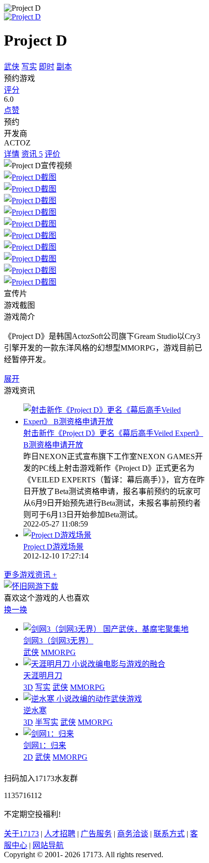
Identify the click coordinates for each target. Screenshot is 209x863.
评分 (11, 90)
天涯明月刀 (42, 675)
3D (28, 687)
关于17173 (21, 834)
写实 (29, 67)
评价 (52, 154)
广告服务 (96, 834)
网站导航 (48, 845)
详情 (11, 154)
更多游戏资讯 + (30, 575)
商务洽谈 (132, 834)
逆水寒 (35, 710)
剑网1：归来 (44, 745)
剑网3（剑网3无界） (58, 641)
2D (28, 757)
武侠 (11, 67)
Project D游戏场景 (53, 547)
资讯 (32, 154)
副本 (64, 67)
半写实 (46, 722)
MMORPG (58, 652)
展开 (11, 379)
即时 (46, 67)
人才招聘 (59, 834)
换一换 (15, 610)
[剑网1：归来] (48, 734)
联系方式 (169, 834)
